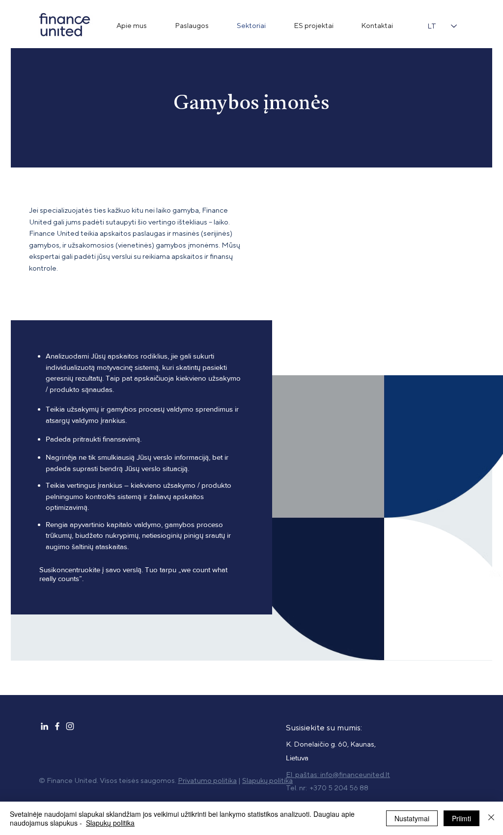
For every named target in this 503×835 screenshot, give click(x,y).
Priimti (461, 818)
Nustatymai (411, 818)
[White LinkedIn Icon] (44, 726)
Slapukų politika (110, 823)
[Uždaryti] (491, 818)
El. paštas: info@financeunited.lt (338, 774)
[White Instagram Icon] (70, 726)
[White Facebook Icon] (57, 726)
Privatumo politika (207, 780)
